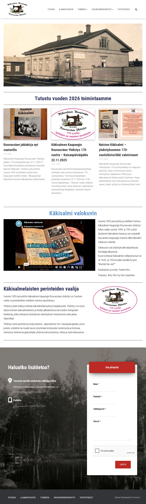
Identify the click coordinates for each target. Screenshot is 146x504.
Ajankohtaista (66, 9)
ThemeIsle (136, 497)
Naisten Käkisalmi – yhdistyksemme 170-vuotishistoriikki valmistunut (118, 150)
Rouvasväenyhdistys (102, 9)
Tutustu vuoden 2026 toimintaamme (73, 98)
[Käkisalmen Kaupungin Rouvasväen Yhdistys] (17, 9)
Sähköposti (99, 408)
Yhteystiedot (124, 9)
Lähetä (123, 464)
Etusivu (51, 9)
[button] (87, 9)
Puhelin (97, 396)
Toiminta (82, 9)
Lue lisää (7, 184)
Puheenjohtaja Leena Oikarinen (27, 392)
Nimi (96, 384)
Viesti (97, 421)
